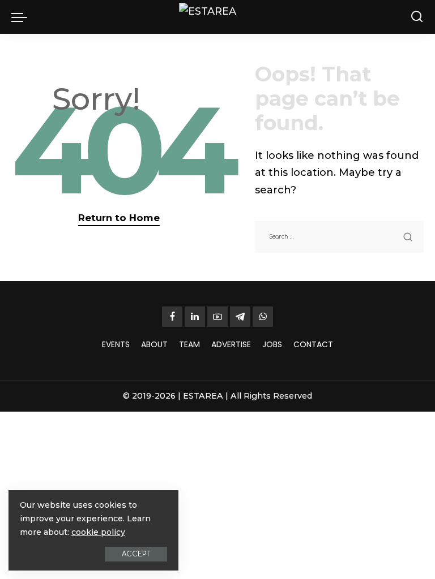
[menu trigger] (22, 17)
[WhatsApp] (263, 316)
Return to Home (119, 217)
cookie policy (98, 532)
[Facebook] (172, 316)
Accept (136, 554)
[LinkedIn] (195, 316)
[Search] (417, 17)
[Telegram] (240, 316)
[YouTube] (217, 316)
